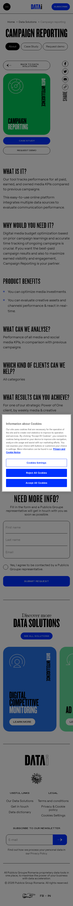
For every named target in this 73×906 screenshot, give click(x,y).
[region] (36, 453)
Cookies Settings (36, 462)
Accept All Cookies (36, 482)
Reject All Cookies (36, 472)
